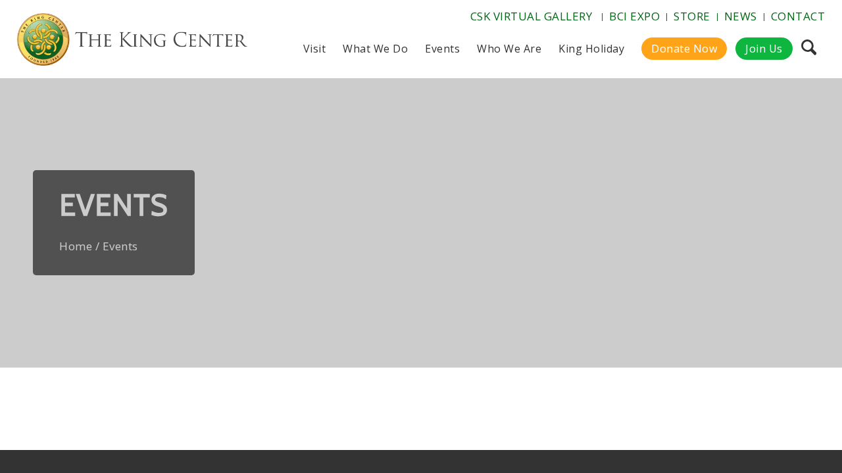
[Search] (809, 49)
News (740, 16)
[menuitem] (533, 17)
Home (75, 246)
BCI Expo (634, 16)
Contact (798, 16)
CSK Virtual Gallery (531, 16)
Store (692, 16)
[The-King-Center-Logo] (132, 42)
